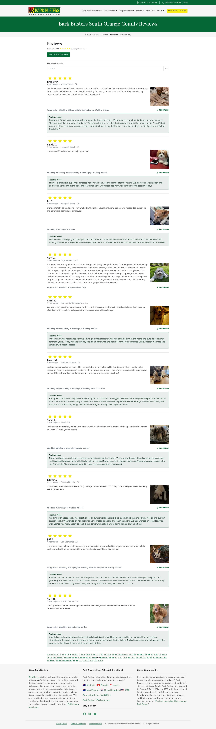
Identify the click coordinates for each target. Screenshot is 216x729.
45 (165, 655)
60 (87, 658)
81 (145, 658)
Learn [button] (159, 11)
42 (157, 655)
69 (113, 658)
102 (88, 661)
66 (104, 658)
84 (154, 658)
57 (79, 658)
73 (124, 658)
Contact (104, 35)
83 (151, 658)
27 (116, 655)
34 (135, 655)
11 (75, 655)
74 (126, 658)
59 (84, 658)
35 (138, 655)
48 (53, 658)
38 (146, 655)
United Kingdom (112, 690)
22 (102, 655)
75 (129, 658)
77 (134, 658)
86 (159, 658)
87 (162, 658)
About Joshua (91, 35)
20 (97, 655)
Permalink (164, 110)
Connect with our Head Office (97, 695)
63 (95, 658)
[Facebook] (84, 713)
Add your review (58, 55)
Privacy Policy (61, 724)
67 (107, 658)
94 (62, 661)
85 (157, 658)
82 (148, 658)
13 (79, 655)
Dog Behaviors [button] (126, 11)
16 (87, 655)
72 (121, 658)
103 (91, 661)
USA (127, 690)
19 (94, 655)
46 (48, 658)
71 (119, 658)
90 (51, 661)
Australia (90, 685)
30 (124, 655)
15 (84, 655)
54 (70, 658)
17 (89, 655)
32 (129, 655)
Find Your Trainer (177, 11)
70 (116, 658)
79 (139, 658)
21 (99, 655)
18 (91, 655)
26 (113, 655)
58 (81, 658)
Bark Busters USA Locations (96, 700)
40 (152, 655)
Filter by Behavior (55, 64)
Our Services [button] (109, 11)
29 (121, 655)
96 (68, 661)
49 (56, 658)
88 (165, 658)
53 (67, 658)
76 (131, 658)
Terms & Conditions (78, 724)
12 (77, 655)
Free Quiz (150, 11)
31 (127, 655)
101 (84, 661)
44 (163, 655)
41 (155, 655)
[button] (166, 68)
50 (59, 658)
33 (132, 655)
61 (90, 658)
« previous (52, 655)
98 (74, 661)
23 (105, 655)
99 (77, 661)
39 (149, 655)
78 (137, 658)
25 (110, 655)
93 (59, 661)
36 (141, 655)
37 (143, 655)
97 (71, 661)
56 (76, 658)
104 (95, 661)
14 (82, 655)
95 (65, 661)
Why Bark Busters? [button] (91, 11)
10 (73, 655)
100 (80, 661)
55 (73, 658)
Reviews (140, 11)
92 (57, 661)
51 (62, 658)
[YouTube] (95, 713)
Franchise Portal (95, 724)
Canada (104, 685)
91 (54, 661)
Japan (116, 685)
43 (160, 655)
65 (101, 658)
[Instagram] (89, 713)
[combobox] (52, 68)
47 (51, 658)
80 (142, 658)
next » (100, 661)
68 (110, 658)
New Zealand (92, 690)
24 (107, 655)
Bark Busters (34, 677)
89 (48, 661)
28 (118, 655)
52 (65, 658)
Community (125, 35)
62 (93, 658)
